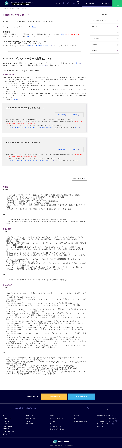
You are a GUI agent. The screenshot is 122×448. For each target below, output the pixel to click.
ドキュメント (54, 424)
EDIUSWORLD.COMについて (107, 418)
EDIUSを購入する (9, 431)
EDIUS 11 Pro (7, 418)
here (34, 27)
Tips (93, 32)
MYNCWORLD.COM (80, 421)
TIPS (28, 421)
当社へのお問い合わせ (57, 429)
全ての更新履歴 (78, 178)
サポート (53, 415)
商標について (101, 426)
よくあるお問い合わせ (57, 426)
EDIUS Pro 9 (7, 429)
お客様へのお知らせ (56, 418)
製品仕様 (7, 424)
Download (61, 115)
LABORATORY (31, 418)
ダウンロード (54, 421)
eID (74, 418)
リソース (76, 415)
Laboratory (95, 38)
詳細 (62, 34)
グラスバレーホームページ (105, 421)
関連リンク (30, 415)
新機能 (7, 421)
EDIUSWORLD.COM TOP (8, 8)
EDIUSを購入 (105, 3)
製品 (4, 415)
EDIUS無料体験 (89, 3)
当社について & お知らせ (105, 415)
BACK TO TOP (110, 444)
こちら (27, 36)
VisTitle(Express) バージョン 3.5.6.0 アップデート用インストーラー (31, 127)
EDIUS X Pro (7, 426)
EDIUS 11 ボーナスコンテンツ (39, 45)
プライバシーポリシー (104, 424)
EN (74, 3)
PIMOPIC (29, 424)
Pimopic (94, 44)
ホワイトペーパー (8, 434)
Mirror (75, 115)
